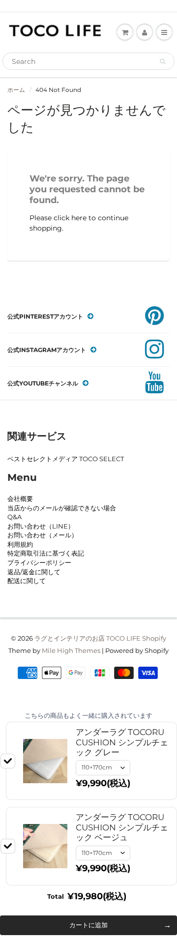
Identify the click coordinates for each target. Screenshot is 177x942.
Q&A (14, 517)
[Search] (162, 61)
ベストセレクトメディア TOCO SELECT (65, 459)
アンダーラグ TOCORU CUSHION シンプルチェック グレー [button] (122, 742)
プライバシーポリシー (39, 562)
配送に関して (26, 581)
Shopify (154, 638)
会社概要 (20, 498)
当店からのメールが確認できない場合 (61, 508)
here (79, 217)
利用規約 (20, 544)
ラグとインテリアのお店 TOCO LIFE (87, 638)
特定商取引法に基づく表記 (45, 553)
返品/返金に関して (33, 572)
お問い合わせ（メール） (42, 535)
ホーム (16, 89)
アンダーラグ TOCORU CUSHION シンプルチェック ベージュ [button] (122, 827)
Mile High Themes (71, 650)
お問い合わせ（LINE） (40, 526)
